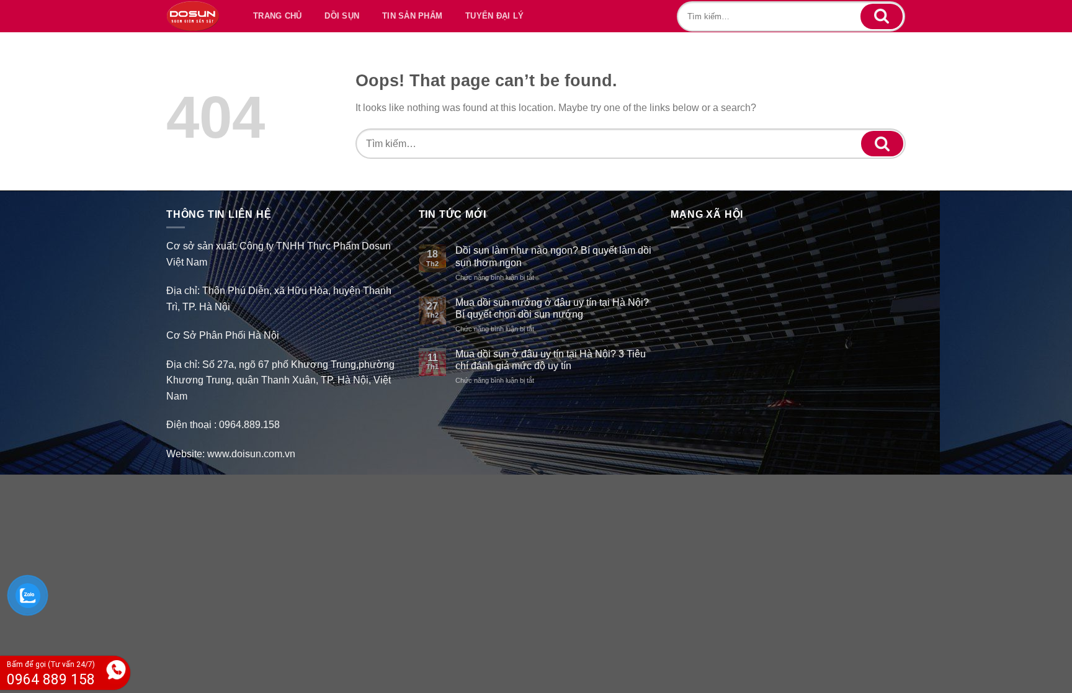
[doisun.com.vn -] (193, 16)
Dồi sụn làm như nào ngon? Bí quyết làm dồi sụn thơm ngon (553, 256)
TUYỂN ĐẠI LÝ (494, 15)
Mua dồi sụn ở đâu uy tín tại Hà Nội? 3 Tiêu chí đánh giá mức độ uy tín (550, 360)
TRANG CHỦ (277, 15)
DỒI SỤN (341, 15)
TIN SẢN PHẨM (412, 15)
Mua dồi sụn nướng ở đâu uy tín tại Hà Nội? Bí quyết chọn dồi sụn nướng (552, 308)
